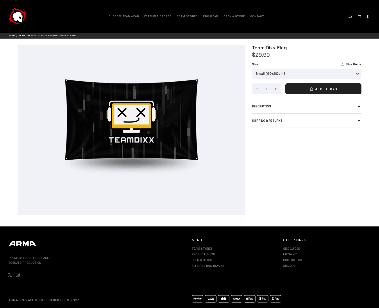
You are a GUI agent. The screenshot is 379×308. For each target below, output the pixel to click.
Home (12, 35)
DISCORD (289, 266)
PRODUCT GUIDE (203, 254)
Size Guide (353, 64)
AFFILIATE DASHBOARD (208, 266)
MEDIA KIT (290, 254)
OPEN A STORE (202, 260)
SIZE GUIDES (291, 249)
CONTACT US (292, 260)
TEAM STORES (202, 249)
